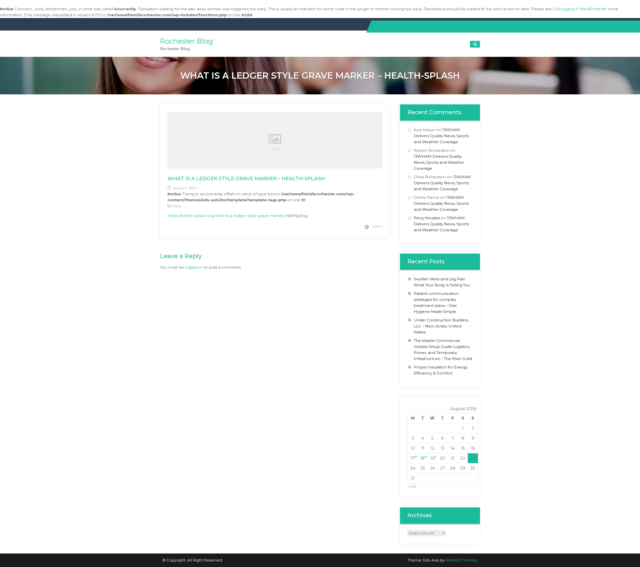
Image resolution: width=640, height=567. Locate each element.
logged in (194, 267)
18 (422, 458)
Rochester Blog (186, 41)
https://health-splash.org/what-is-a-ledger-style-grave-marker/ (226, 215)
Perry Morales (427, 218)
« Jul (412, 486)
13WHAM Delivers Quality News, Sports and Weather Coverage (441, 135)
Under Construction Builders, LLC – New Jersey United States (441, 326)
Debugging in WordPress (576, 9)
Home (177, 206)
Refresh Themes (461, 560)
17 (413, 458)
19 (432, 458)
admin (377, 226)
